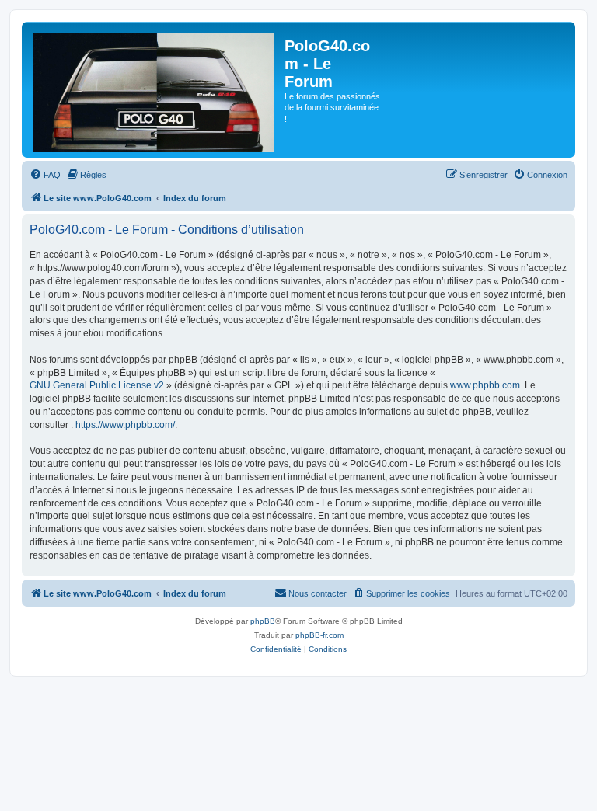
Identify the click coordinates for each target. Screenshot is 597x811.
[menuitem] (45, 174)
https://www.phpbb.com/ (125, 424)
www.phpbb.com (485, 385)
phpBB (262, 621)
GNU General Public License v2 (97, 385)
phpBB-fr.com (319, 635)
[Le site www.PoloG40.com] (155, 90)
